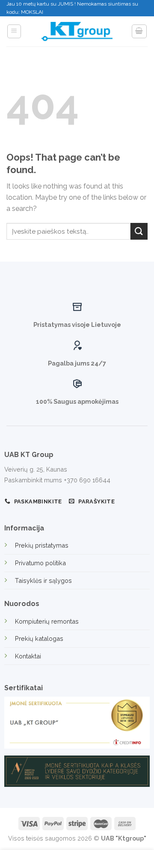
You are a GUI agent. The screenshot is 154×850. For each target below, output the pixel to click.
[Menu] (14, 31)
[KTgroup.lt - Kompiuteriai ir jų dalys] (77, 32)
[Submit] (139, 231)
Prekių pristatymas (41, 545)
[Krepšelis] (139, 31)
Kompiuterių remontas (47, 621)
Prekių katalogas (39, 638)
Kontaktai (28, 656)
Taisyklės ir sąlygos (43, 580)
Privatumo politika (40, 563)
